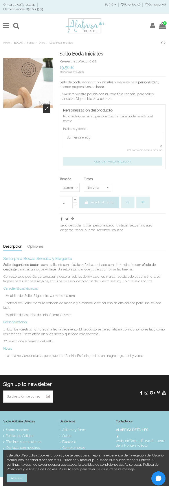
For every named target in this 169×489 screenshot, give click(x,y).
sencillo (81, 230)
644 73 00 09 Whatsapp (19, 4)
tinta (92, 230)
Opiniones (35, 246)
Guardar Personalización (112, 161)
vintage (122, 225)
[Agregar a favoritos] (127, 202)
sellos (134, 225)
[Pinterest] (72, 219)
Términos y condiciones (23, 442)
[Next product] (165, 43)
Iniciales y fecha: (75, 129)
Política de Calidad (19, 436)
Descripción (12, 246)
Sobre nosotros (17, 430)
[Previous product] (162, 43)
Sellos (66, 436)
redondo (103, 230)
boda (87, 225)
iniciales (146, 225)
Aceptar (16, 478)
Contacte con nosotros (23, 448)
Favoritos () (132, 4)
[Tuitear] (66, 219)
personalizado (103, 225)
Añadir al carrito (102, 202)
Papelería (69, 442)
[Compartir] (61, 219)
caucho (117, 230)
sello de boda (70, 225)
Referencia (67, 61)
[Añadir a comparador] (143, 202)
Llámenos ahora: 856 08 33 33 (23, 9)
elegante (66, 230)
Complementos (73, 448)
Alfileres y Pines (73, 430)
